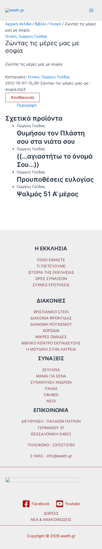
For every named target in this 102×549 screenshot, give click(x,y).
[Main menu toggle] (91, 10)
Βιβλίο (40, 24)
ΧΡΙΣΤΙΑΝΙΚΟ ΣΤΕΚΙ (51, 312)
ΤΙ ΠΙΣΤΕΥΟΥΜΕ (51, 266)
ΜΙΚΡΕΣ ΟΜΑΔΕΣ (51, 337)
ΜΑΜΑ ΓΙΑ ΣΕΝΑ (51, 376)
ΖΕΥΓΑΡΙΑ (51, 370)
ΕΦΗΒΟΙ (51, 395)
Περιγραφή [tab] (27, 105)
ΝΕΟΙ (51, 401)
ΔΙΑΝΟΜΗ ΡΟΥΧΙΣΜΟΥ (51, 324)
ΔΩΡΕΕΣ (51, 513)
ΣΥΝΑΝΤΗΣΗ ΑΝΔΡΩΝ (51, 382)
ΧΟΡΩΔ (49, 330)
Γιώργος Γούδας (33, 36)
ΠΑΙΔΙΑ (51, 388)
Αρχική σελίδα (18, 24)
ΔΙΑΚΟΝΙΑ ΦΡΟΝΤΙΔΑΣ (51, 318)
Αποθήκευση (22, 97)
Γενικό (55, 24)
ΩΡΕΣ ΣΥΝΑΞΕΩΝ (51, 278)
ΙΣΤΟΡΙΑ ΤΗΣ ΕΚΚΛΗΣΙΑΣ (51, 272)
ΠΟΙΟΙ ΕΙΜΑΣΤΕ (51, 260)
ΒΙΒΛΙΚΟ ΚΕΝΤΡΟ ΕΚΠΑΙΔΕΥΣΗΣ (51, 343)
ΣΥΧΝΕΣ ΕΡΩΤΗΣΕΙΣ (51, 285)
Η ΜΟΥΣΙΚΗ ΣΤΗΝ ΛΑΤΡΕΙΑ (51, 349)
